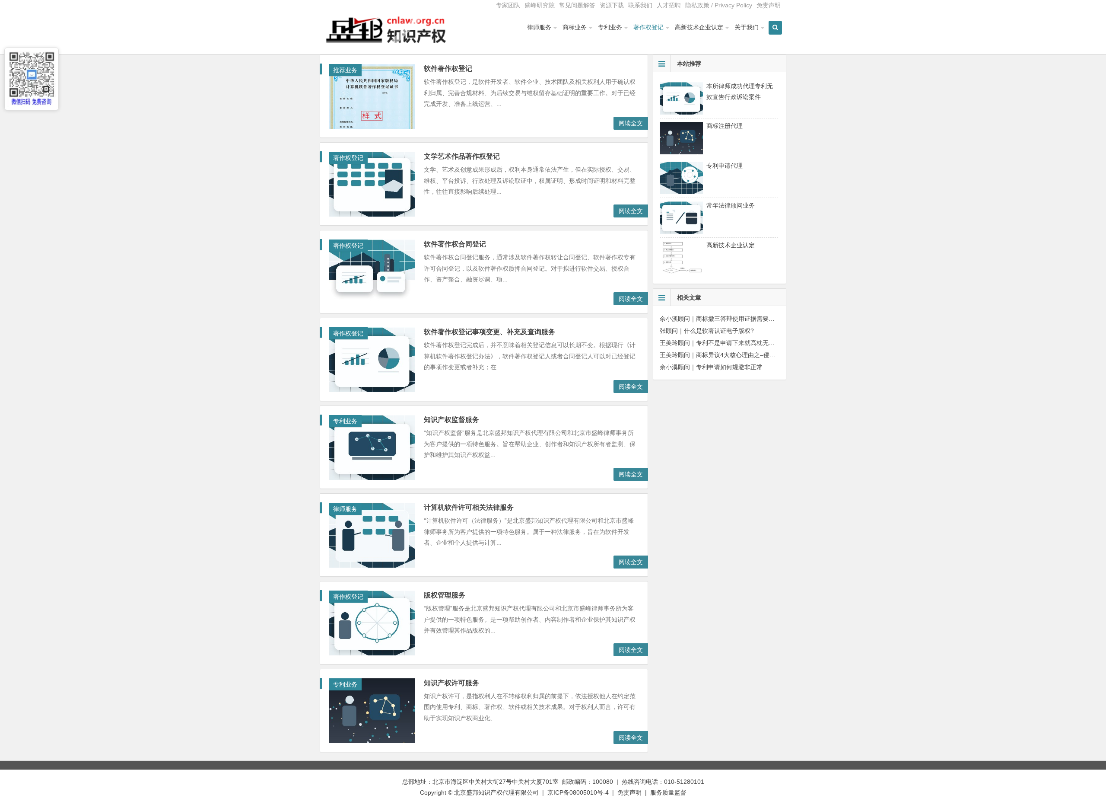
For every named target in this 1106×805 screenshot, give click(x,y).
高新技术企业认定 (699, 27)
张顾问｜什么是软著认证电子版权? (707, 330)
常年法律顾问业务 (730, 205)
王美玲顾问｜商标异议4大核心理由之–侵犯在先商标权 (733, 354)
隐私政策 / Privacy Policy (718, 5)
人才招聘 (669, 5)
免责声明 (768, 5)
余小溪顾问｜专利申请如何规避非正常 (711, 367)
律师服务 (539, 27)
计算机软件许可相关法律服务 (469, 507)
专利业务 (610, 27)
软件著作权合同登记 (455, 244)
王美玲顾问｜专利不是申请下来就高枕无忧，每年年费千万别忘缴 (747, 342)
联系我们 (640, 5)
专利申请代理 (724, 165)
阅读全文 (631, 123)
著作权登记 (648, 27)
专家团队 (508, 5)
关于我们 (746, 27)
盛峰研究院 (539, 5)
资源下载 (612, 5)
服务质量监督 (668, 792)
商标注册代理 (724, 125)
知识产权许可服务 (451, 683)
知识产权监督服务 (451, 419)
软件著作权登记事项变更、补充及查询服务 (489, 331)
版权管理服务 (444, 595)
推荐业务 (345, 70)
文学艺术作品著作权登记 (462, 156)
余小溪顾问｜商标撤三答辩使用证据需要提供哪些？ (729, 318)
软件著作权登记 (448, 68)
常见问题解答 (577, 5)
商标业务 (575, 27)
